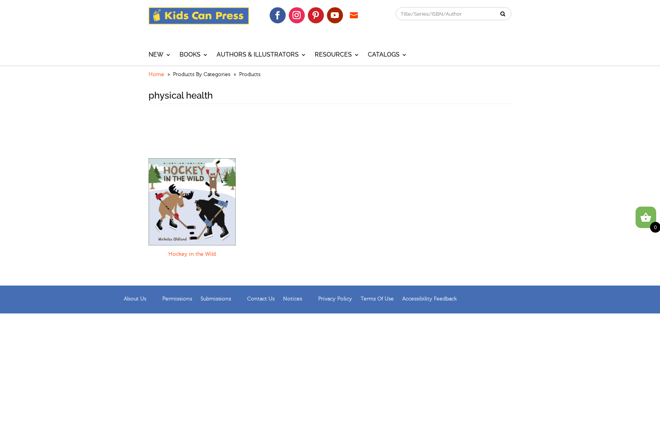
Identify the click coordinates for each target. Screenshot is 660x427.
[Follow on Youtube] (335, 15)
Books (190, 55)
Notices (292, 299)
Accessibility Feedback (429, 299)
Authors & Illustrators (258, 55)
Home (156, 74)
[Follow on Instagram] (297, 15)
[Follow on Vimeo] (354, 15)
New (156, 55)
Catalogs (384, 55)
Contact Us (261, 299)
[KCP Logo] (199, 22)
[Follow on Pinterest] (316, 15)
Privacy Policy (335, 299)
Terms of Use (377, 299)
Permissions (177, 299)
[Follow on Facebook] (278, 15)
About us (135, 299)
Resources (333, 55)
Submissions (216, 299)
